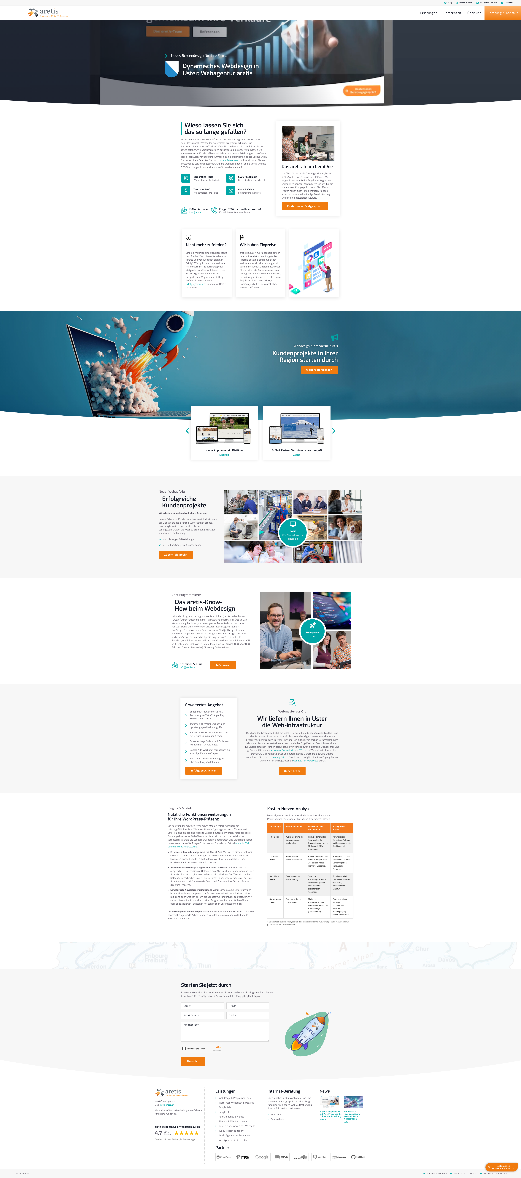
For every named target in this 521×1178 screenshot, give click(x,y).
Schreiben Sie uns (191, 664)
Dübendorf (287, 750)
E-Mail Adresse (198, 209)
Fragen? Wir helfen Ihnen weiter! (240, 209)
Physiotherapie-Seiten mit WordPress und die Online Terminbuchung (330, 1114)
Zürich (302, 750)
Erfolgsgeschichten (196, 284)
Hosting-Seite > (280, 757)
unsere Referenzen (229, 160)
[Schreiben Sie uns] (175, 665)
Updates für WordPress (305, 760)
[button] (187, 430)
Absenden (193, 1061)
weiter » (323, 1119)
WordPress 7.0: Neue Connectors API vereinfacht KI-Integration (352, 1115)
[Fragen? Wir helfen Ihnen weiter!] (214, 210)
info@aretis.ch (196, 212)
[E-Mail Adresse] (184, 210)
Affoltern (276, 750)
